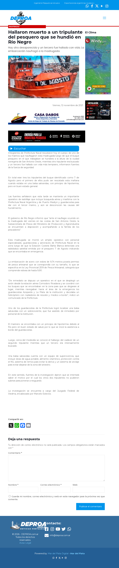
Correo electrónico (50, 485)
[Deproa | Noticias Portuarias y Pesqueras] (21, 18)
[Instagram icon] (107, 6)
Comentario (15, 453)
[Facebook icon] (56, 557)
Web (75, 485)
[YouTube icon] (102, 6)
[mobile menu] (104, 18)
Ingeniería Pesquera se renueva (39, 3)
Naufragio (14, 27)
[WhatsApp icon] (53, 557)
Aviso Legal (25, 543)
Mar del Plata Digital (58, 553)
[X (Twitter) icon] (97, 6)
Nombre (13, 485)
